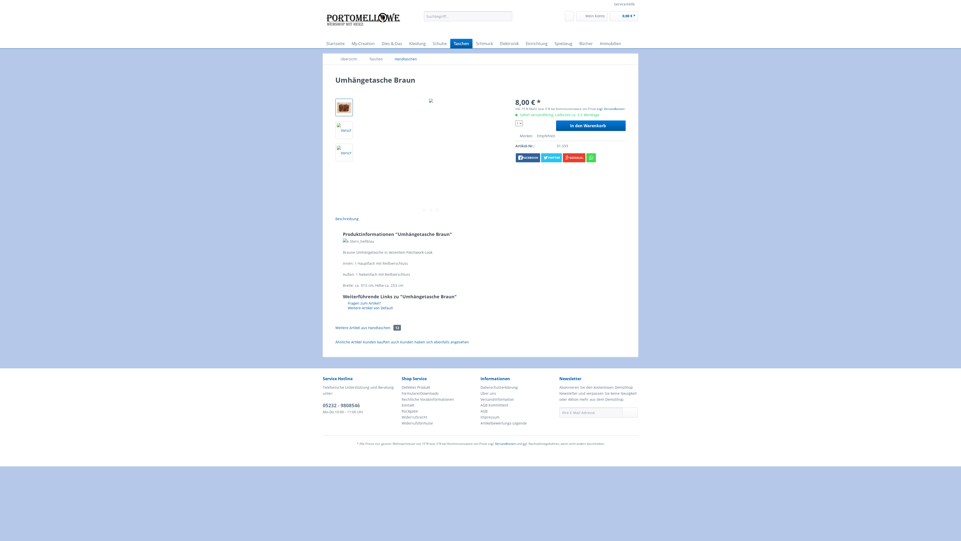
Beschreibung (347, 218)
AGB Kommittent (494, 405)
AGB (484, 411)
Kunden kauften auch (381, 342)
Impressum (490, 417)
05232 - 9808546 (341, 405)
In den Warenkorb (588, 125)
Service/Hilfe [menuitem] (624, 4)
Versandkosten (505, 444)
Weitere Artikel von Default (370, 308)
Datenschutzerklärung (499, 387)
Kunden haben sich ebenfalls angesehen (434, 342)
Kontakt (408, 405)
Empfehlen (545, 135)
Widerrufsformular (417, 423)
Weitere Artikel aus (367, 327)
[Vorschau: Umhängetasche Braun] (344, 107)
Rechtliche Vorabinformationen (428, 399)
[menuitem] (468, 16)
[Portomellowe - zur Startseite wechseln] (363, 23)
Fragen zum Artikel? (364, 303)
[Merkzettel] (569, 16)
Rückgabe (410, 411)
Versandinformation (497, 399)
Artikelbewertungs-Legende (503, 423)
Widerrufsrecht (414, 417)
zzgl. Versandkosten (611, 109)
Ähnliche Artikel (348, 342)
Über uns (488, 393)
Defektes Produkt (416, 387)
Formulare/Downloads (420, 393)
